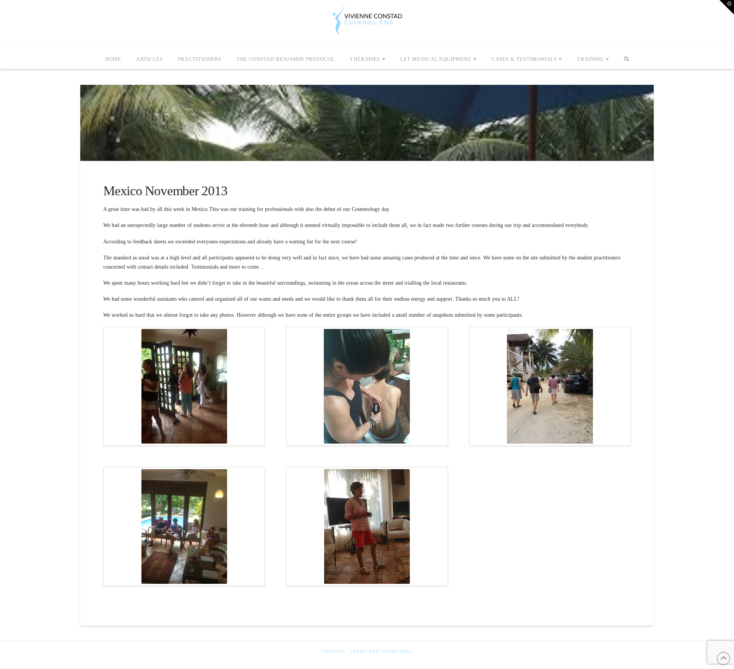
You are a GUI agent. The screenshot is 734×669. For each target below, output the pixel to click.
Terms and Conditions (381, 651)
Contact (334, 651)
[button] (726, 7)
